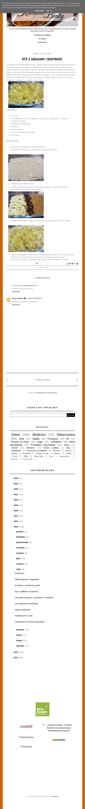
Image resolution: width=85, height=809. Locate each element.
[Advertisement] (42, 354)
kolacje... (57, 453)
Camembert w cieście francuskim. (30, 622)
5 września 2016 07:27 (30, 285)
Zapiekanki (16, 450)
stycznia (20, 646)
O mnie (42, 39)
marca (19, 635)
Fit (46, 267)
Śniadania (26, 453)
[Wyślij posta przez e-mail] (36, 263)
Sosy (68, 448)
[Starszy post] (77, 379)
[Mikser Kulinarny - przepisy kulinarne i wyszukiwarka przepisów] (42, 715)
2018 (16, 510)
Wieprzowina (66, 434)
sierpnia (20, 553)
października (22, 542)
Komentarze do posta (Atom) (47, 393)
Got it (48, 11)
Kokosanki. (20, 573)
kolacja (68, 451)
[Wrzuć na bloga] (70, 264)
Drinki (51, 456)
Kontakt (42, 42)
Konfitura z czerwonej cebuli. (27, 585)
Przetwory (52, 438)
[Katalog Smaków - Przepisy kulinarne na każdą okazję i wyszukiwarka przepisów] (59, 731)
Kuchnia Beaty (17, 298)
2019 (16, 505)
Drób (21, 438)
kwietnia (20, 630)
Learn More (39, 11)
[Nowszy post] (8, 379)
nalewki (14, 453)
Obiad (15, 434)
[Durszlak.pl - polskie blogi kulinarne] (26, 737)
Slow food (38, 456)
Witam (66, 445)
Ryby (26, 456)
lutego (19, 640)
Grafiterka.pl (55, 796)
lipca (18, 558)
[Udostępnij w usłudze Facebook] (75, 264)
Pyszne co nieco (20, 441)
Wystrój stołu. (27, 459)
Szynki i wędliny (51, 448)
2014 (16, 652)
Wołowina (14, 459)
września (20, 548)
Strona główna (42, 35)
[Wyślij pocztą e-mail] (67, 264)
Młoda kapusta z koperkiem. (27, 579)
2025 (16, 478)
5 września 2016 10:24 (34, 298)
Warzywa (56, 451)
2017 (16, 516)
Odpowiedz (16, 291)
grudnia (19, 531)
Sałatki (36, 438)
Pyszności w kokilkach (37, 450)
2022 (16, 489)
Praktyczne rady (42, 453)
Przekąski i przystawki (43, 445)
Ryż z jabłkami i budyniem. (42, 59)
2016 (16, 521)
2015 (16, 527)
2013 (16, 657)
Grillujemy (56, 441)
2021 (16, 494)
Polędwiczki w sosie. (24, 616)
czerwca (20, 564)
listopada (20, 537)
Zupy (39, 441)
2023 (16, 484)
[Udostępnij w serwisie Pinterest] (77, 264)
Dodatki (14, 448)
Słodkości (39, 434)
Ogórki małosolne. (23, 610)
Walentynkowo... (65, 456)
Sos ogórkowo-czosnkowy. (26, 604)
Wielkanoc (30, 448)
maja (18, 569)
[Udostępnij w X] (72, 264)
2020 (16, 500)
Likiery (68, 453)
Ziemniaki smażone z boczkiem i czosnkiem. (34, 598)
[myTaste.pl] (26, 747)
